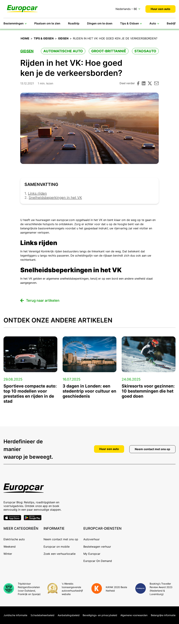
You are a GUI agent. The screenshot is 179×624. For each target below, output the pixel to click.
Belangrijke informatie (163, 615)
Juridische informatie (15, 615)
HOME (25, 38)
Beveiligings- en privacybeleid (100, 615)
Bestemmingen (13, 23)
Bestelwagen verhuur (97, 546)
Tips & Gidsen (129, 23)
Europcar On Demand (97, 561)
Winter (7, 553)
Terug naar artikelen (42, 300)
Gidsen (63, 38)
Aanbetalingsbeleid (69, 615)
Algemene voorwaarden (134, 615)
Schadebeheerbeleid (42, 615)
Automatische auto (63, 51)
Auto (152, 23)
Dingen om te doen (99, 23)
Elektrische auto (14, 539)
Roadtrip (73, 23)
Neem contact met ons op (152, 449)
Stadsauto (145, 51)
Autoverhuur (91, 539)
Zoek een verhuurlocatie (60, 553)
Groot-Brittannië (108, 51)
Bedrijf (171, 23)
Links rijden (37, 193)
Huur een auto (160, 9)
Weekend (9, 546)
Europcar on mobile (57, 546)
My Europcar (91, 553)
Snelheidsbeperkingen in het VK (55, 198)
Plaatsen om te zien (47, 23)
